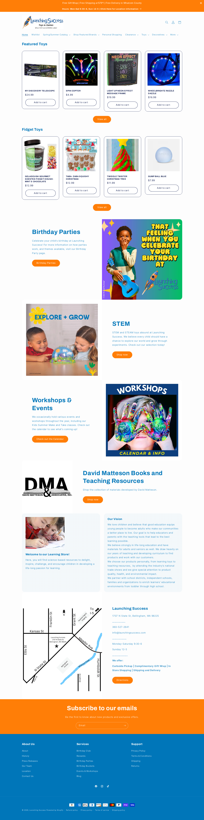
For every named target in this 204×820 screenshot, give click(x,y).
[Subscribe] (125, 725)
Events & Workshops (87, 771)
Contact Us (28, 776)
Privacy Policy (138, 751)
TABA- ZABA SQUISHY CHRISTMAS (77, 177)
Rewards (81, 756)
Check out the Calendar (50, 439)
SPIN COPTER (73, 91)
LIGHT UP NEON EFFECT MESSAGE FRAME (120, 92)
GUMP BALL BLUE (157, 176)
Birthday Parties (46, 263)
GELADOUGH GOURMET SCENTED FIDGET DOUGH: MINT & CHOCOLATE (39, 179)
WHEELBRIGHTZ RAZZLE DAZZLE (161, 92)
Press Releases (30, 761)
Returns (135, 766)
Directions (123, 680)
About (25, 751)
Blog (79, 776)
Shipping (135, 761)
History (25, 756)
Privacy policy (86, 810)
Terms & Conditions (141, 756)
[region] (102, 3)
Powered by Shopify (54, 810)
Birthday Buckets (86, 766)
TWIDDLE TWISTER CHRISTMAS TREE (117, 177)
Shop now (122, 354)
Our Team (27, 766)
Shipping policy (118, 810)
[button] (56, 35)
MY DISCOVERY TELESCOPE (40, 91)
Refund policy (72, 810)
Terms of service (102, 810)
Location (26, 771)
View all (102, 119)
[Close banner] (201, 3)
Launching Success (37, 810)
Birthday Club (84, 751)
